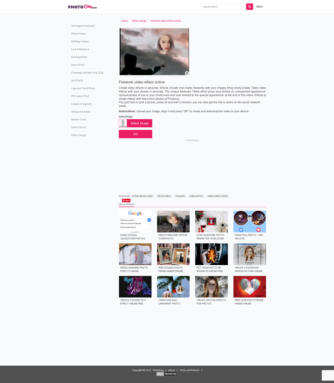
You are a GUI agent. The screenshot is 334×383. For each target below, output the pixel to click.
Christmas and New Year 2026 (87, 72)
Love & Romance (80, 49)
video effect (196, 196)
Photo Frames (78, 33)
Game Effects (78, 127)
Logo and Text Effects (83, 88)
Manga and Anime (80, 111)
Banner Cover (78, 119)
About (171, 370)
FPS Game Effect (80, 96)
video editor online (218, 196)
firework (180, 196)
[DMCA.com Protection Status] (167, 374)
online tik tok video (142, 196)
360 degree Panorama (83, 25)
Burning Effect (79, 57)
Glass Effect (78, 64)
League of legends (81, 104)
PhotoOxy (158, 370)
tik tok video (164, 196)
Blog (260, 6)
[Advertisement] (91, 195)
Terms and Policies (189, 370)
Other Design (78, 135)
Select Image (126, 116)
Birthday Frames (80, 41)
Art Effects (77, 80)
